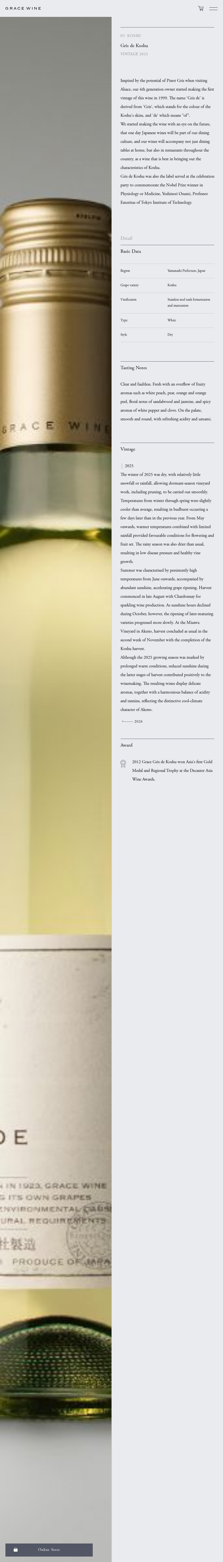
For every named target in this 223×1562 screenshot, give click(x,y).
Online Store (49, 1549)
